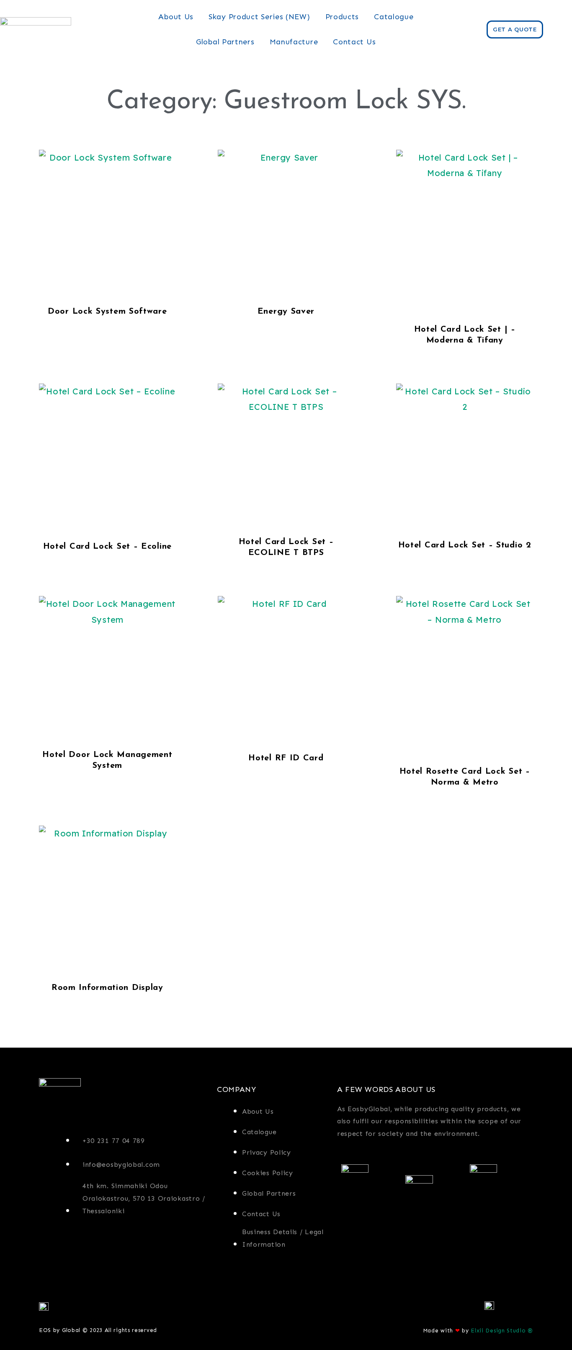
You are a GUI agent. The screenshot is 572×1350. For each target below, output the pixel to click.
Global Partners (225, 41)
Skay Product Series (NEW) (259, 16)
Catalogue (393, 16)
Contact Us (354, 41)
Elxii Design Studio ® (502, 1330)
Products (342, 16)
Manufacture (294, 41)
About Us (175, 16)
